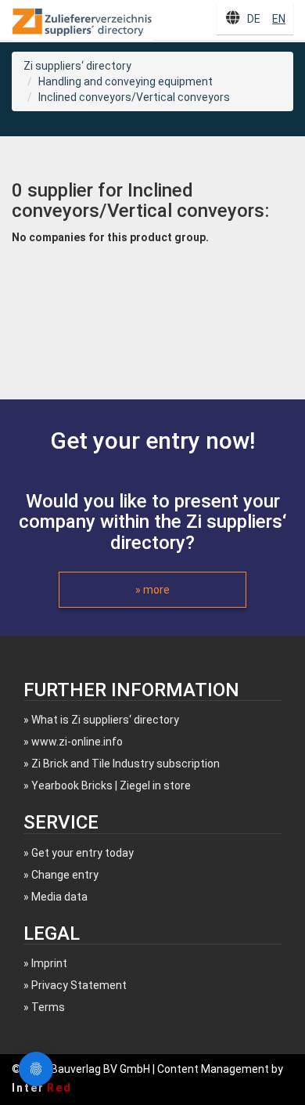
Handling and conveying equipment (125, 81)
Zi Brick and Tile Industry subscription (125, 763)
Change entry (65, 874)
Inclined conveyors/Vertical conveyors (134, 97)
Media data (59, 896)
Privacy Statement (79, 985)
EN (278, 19)
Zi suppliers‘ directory (77, 66)
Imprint (49, 963)
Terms (48, 1007)
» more (152, 589)
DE (253, 19)
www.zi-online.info (77, 741)
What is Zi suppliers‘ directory (105, 719)
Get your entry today (82, 853)
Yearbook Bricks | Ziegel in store (111, 785)
